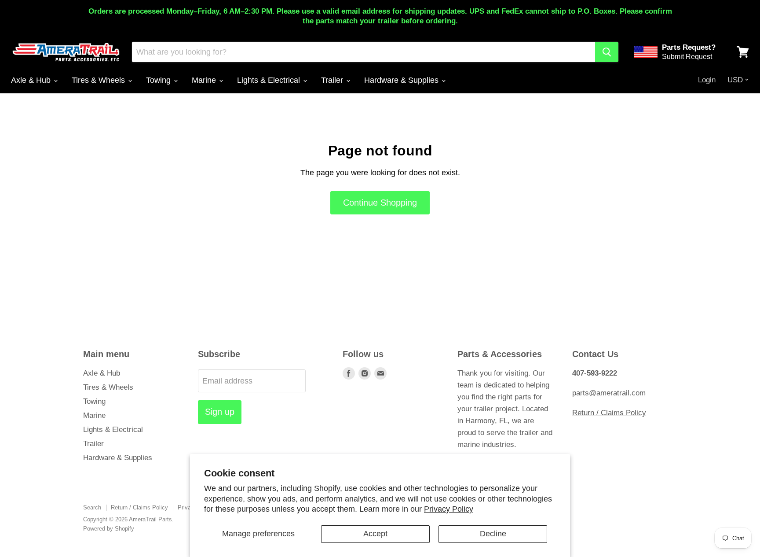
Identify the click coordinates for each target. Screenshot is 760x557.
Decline (493, 533)
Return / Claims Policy (609, 413)
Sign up (219, 412)
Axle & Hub (32, 80)
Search (92, 507)
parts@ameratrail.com (609, 393)
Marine (205, 80)
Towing (159, 80)
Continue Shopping (380, 202)
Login (707, 80)
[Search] (606, 52)
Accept (375, 533)
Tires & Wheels (99, 80)
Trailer (333, 80)
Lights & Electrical (269, 80)
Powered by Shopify (108, 528)
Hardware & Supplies (402, 80)
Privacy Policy (448, 509)
